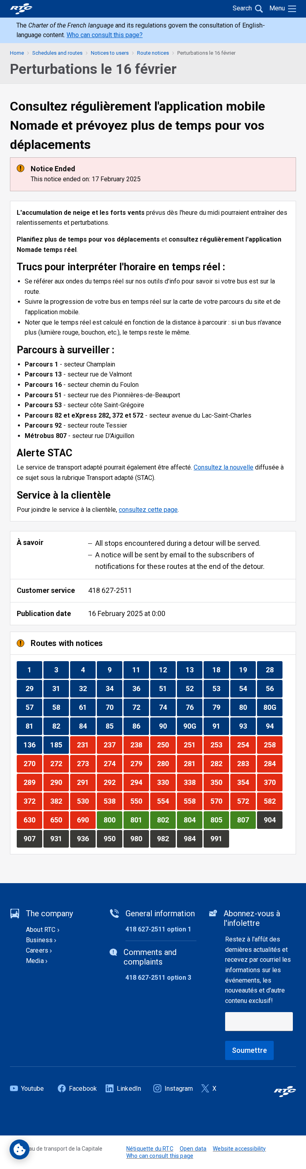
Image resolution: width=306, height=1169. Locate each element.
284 (272, 763)
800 (112, 819)
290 (59, 782)
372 (32, 801)
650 (59, 819)
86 (140, 725)
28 (273, 669)
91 (220, 725)
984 (192, 838)
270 (32, 763)
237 (112, 744)
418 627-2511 (110, 590)
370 (272, 782)
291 (86, 782)
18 (220, 669)
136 (32, 744)
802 (166, 819)
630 (32, 819)
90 (167, 725)
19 (247, 669)
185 (59, 744)
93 (247, 725)
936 (86, 838)
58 (60, 707)
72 (140, 707)
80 (247, 707)
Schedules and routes (57, 53)
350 (219, 782)
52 (193, 688)
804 (192, 819)
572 (246, 801)
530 (86, 801)
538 (112, 801)
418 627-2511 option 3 (158, 977)
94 (273, 725)
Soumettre (249, 1050)
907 (32, 838)
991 (219, 838)
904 (272, 819)
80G (272, 707)
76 (193, 707)
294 (139, 782)
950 (112, 838)
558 (192, 801)
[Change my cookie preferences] (19, 1149)
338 (192, 782)
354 (246, 782)
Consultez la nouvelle (223, 467)
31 (60, 688)
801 (139, 819)
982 (166, 838)
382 (59, 801)
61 (87, 707)
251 (192, 744)
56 (273, 688)
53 (220, 688)
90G (192, 725)
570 (219, 801)
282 (219, 763)
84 (87, 725)
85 (113, 725)
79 (220, 707)
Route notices (153, 53)
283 (246, 763)
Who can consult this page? (105, 35)
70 (113, 707)
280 (166, 763)
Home (17, 53)
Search (242, 8)
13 (193, 669)
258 (272, 744)
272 (59, 763)
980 (139, 838)
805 (219, 819)
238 (139, 744)
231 (86, 744)
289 (32, 782)
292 (112, 782)
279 (139, 763)
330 (166, 782)
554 (166, 801)
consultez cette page (148, 509)
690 (86, 819)
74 (167, 707)
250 (166, 744)
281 (192, 763)
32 (87, 688)
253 (219, 744)
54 (247, 688)
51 (167, 688)
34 (113, 688)
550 (139, 801)
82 (60, 725)
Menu (277, 8)
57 (33, 707)
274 (112, 763)
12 (167, 669)
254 (246, 744)
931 (59, 838)
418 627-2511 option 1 (158, 929)
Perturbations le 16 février (206, 53)
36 (140, 688)
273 (86, 763)
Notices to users (110, 53)
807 (246, 819)
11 (140, 669)
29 (33, 688)
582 (272, 801)
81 (33, 725)
